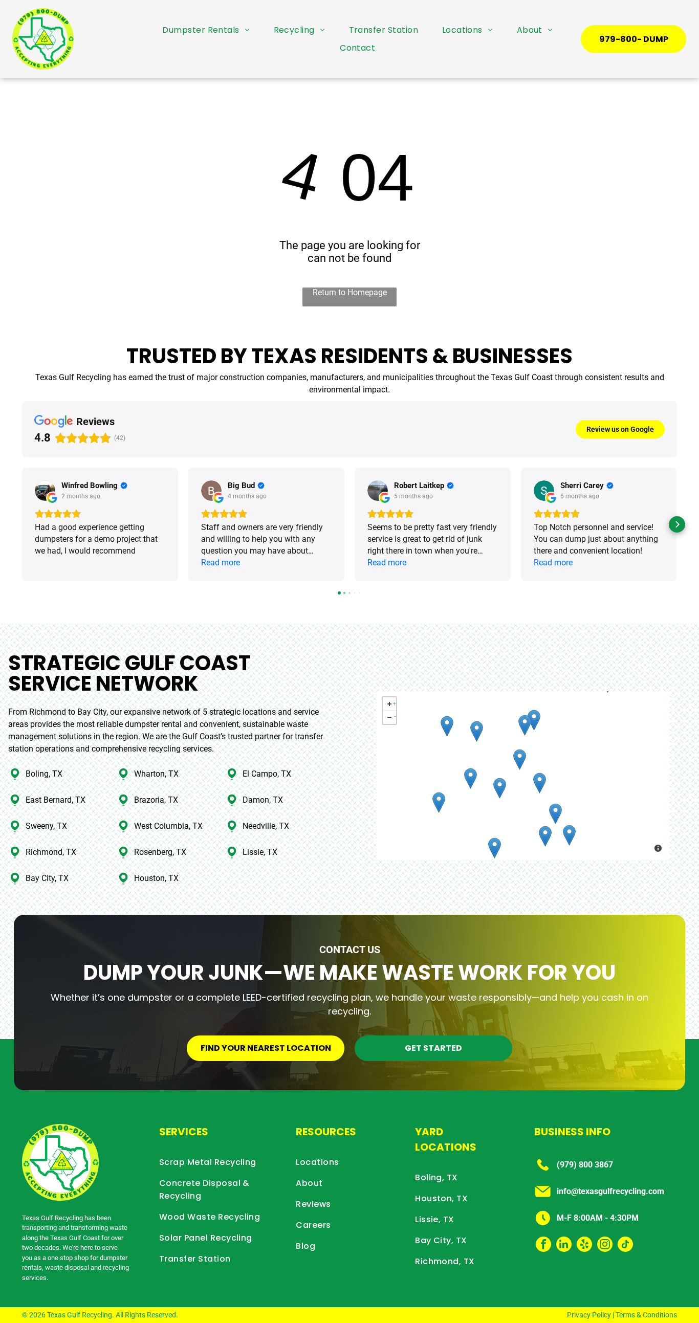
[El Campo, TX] (438, 802)
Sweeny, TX (46, 826)
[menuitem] (206, 30)
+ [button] (394, 702)
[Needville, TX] (519, 759)
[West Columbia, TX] (555, 813)
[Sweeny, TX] (545, 836)
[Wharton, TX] (470, 778)
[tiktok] (625, 1245)
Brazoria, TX (156, 800)
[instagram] (605, 1245)
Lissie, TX (260, 852)
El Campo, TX (267, 774)
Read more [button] (220, 562)
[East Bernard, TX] (476, 731)
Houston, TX (156, 878)
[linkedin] (564, 1245)
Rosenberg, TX (160, 852)
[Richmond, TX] (534, 720)
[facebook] (543, 1245)
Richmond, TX (51, 852)
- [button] (395, 715)
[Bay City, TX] (494, 847)
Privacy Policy (589, 1315)
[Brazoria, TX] (569, 835)
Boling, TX (44, 774)
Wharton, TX (156, 774)
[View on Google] (45, 490)
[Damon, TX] (539, 783)
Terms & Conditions (646, 1315)
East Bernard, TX (55, 800)
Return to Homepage (350, 292)
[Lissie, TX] (447, 726)
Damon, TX (263, 800)
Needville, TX (266, 826)
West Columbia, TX (168, 826)
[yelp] (584, 1245)
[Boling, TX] (499, 788)
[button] (22, 524)
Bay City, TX (47, 878)
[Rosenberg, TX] (524, 725)
